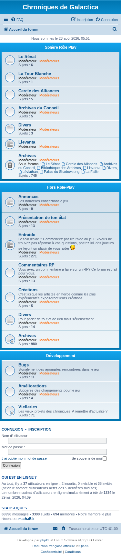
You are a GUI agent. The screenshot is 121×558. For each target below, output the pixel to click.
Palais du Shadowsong (61, 172)
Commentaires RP (36, 265)
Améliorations (32, 386)
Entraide (26, 234)
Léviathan (30, 172)
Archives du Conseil (38, 107)
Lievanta (26, 142)
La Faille (92, 172)
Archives (27, 155)
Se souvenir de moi (87, 458)
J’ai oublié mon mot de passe (24, 458)
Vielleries (27, 406)
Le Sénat (27, 56)
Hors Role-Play (61, 187)
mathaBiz (26, 519)
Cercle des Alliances (38, 90)
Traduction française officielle (53, 546)
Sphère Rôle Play (60, 47)
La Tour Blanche (34, 73)
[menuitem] (17, 20)
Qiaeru (84, 546)
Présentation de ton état (42, 217)
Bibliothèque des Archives (61, 168)
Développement (60, 356)
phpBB (45, 540)
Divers (24, 125)
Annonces (28, 196)
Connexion (12, 429)
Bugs (23, 365)
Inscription (39, 429)
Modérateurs (49, 61)
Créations (27, 289)
